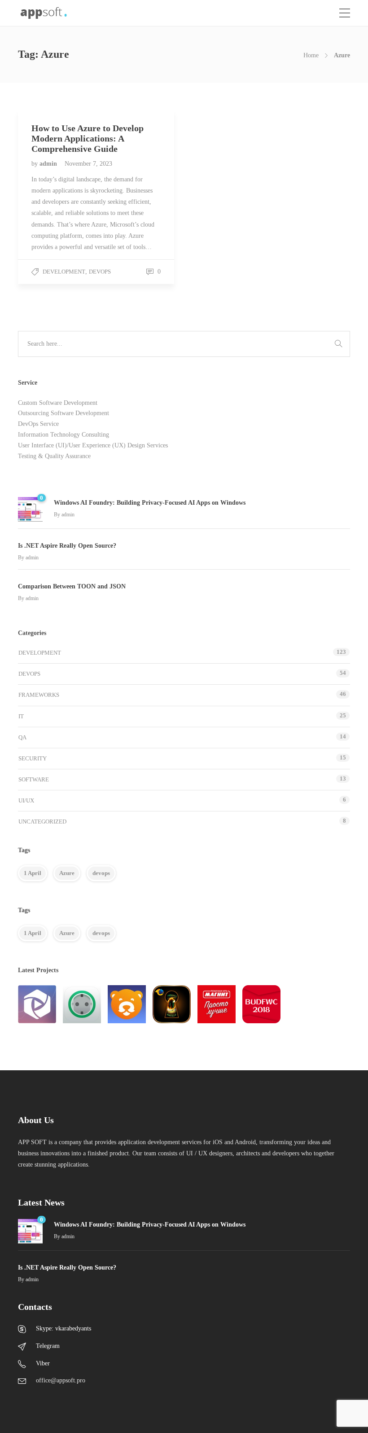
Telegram (48, 1346)
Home (311, 55)
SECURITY (32, 758)
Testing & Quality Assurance (54, 456)
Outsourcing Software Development (63, 413)
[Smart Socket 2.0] (82, 1004)
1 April (32, 873)
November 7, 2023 (88, 163)
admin (49, 163)
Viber (43, 1363)
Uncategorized (42, 821)
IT (21, 716)
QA (22, 737)
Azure (66, 873)
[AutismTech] (127, 1004)
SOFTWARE (33, 779)
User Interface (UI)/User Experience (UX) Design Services (93, 445)
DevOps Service (38, 423)
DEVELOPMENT (64, 271)
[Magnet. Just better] (216, 1004)
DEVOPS (100, 271)
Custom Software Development (57, 402)
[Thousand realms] (172, 1004)
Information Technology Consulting (63, 434)
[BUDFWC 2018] (261, 1004)
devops (101, 873)
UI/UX (26, 800)
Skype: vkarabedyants (63, 1328)
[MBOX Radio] (37, 1004)
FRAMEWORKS (38, 694)
